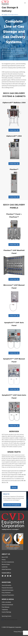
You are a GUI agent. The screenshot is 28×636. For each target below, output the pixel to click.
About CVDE (5, 557)
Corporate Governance (7, 590)
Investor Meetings (6, 612)
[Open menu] (25, 3)
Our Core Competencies (8, 562)
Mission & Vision (6, 564)
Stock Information (6, 585)
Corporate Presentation (8, 595)
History (4, 559)
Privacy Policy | (18, 631)
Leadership (4, 567)
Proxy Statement (6, 592)
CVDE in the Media (6, 602)
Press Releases (5, 607)
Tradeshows (5, 609)
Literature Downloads (7, 604)
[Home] (2, 14)
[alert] (14, 620)
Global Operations (6, 569)
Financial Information (7, 588)
